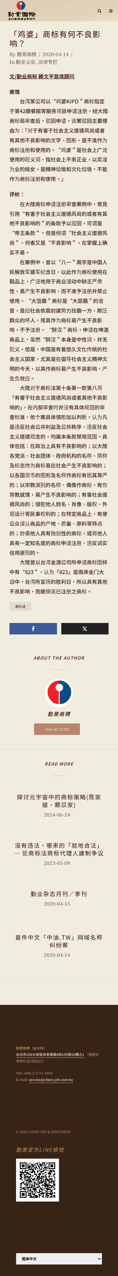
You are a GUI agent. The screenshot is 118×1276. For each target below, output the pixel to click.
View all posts (57, 729)
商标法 (20, 606)
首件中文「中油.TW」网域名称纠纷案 (59, 941)
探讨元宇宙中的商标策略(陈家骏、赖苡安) (59, 800)
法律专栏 (48, 61)
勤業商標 (26, 54)
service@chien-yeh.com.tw (51, 1079)
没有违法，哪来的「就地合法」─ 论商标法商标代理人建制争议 (59, 849)
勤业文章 (25, 61)
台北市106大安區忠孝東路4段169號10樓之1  (50, 1054)
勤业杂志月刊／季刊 (59, 894)
